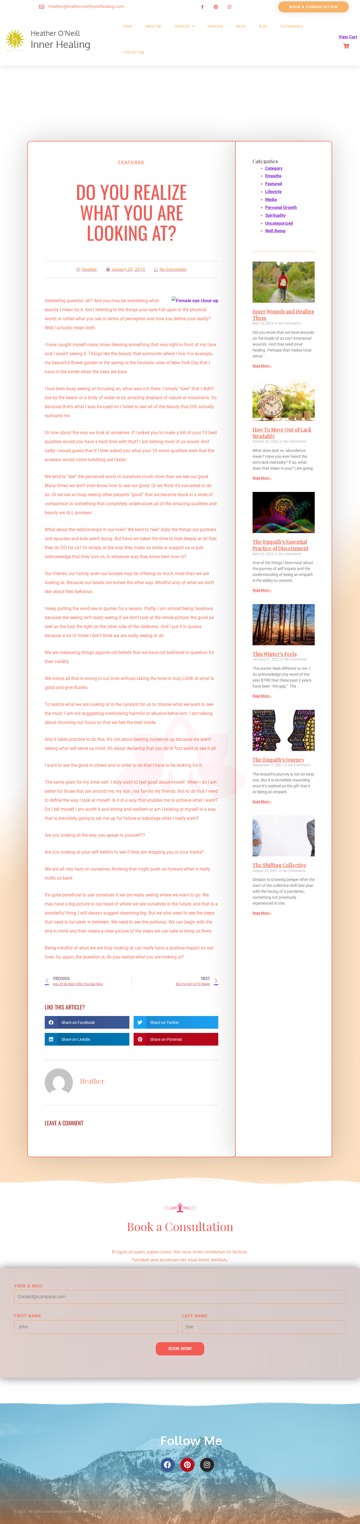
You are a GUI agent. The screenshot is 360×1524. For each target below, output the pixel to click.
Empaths (215, 26)
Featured (131, 162)
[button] (87, 1022)
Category (274, 168)
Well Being (275, 230)
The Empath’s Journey (278, 759)
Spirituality (275, 215)
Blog (263, 26)
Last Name (195, 1315)
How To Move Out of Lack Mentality (282, 432)
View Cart (348, 36)
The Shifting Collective (279, 865)
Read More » (262, 366)
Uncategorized (279, 223)
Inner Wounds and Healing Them (283, 314)
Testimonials (291, 26)
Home (127, 26)
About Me (153, 26)
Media (241, 26)
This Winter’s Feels (275, 654)
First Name (27, 1315)
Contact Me (134, 52)
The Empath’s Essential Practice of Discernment (281, 545)
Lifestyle (273, 191)
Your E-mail (28, 1286)
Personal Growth (281, 207)
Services (182, 26)
